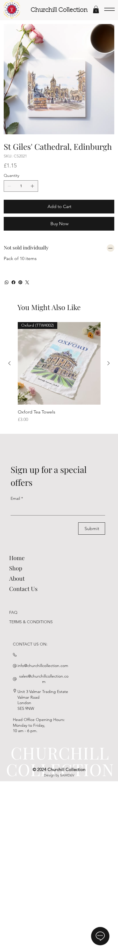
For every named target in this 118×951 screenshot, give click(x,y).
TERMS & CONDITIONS (31, 621)
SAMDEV (67, 775)
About (17, 578)
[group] (59, 372)
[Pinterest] (20, 282)
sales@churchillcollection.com (43, 679)
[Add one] (32, 186)
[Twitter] (27, 282)
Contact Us (23, 588)
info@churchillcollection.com (42, 665)
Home (17, 558)
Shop (15, 568)
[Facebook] (13, 282)
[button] (96, 9)
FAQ (13, 612)
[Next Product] (108, 363)
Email (17, 498)
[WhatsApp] (6, 282)
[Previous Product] (9, 363)
